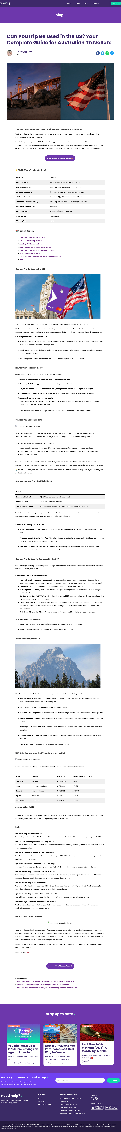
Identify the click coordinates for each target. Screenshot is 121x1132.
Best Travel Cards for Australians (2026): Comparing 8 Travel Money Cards (47, 988)
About (69, 3)
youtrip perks (28, 1063)
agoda (11, 1063)
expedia (19, 1063)
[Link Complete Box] (23, 1045)
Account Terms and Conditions (70, 1098)
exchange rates (51, 1063)
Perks (86, 3)
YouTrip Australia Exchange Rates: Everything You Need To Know (43, 984)
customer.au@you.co (9, 1103)
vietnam (85, 1061)
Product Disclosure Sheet (68, 1104)
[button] (98, 53)
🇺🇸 (60, 158)
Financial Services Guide (68, 1107)
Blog (78, 3)
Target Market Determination (70, 1110)
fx (59, 1063)
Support (96, 3)
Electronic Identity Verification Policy (72, 1113)
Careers (41, 1101)
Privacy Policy (64, 1101)
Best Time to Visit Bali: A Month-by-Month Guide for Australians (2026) (45, 981)
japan (65, 1063)
